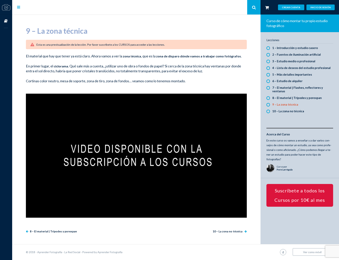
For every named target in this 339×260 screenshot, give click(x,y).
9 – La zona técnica (285, 104)
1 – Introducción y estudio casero (295, 48)
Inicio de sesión (320, 7)
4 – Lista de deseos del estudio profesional (301, 68)
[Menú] (18, 7)
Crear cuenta (291, 7)
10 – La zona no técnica (228, 231)
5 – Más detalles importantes (292, 74)
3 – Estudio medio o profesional (293, 61)
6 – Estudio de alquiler (287, 81)
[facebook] (283, 252)
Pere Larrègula (285, 169)
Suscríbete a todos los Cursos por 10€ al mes (299, 195)
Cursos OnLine (6, 21)
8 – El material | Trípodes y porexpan (53, 231)
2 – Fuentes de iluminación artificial (296, 54)
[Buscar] (254, 7)
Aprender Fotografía (110, 252)
